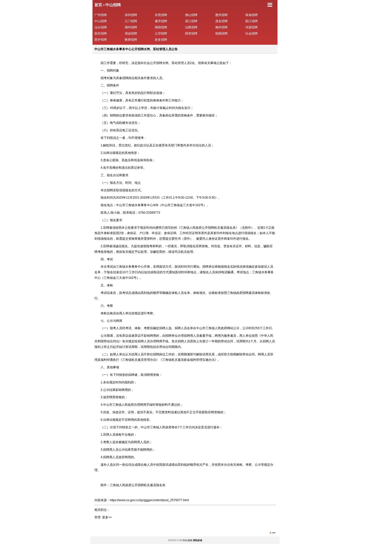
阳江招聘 (251, 21)
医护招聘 (100, 39)
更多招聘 (161, 39)
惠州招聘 (221, 15)
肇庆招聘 (161, 21)
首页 (98, 5)
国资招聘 (191, 33)
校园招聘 (221, 33)
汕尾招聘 (191, 27)
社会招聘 (251, 33)
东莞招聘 (161, 15)
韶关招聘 (100, 33)
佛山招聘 (191, 15)
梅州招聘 (221, 27)
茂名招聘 (221, 21)
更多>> (107, 517)
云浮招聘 (161, 33)
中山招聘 (113, 5)
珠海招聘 (251, 15)
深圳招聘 (131, 15)
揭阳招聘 (161, 27)
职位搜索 (187, 540)
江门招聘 (131, 21)
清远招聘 (131, 33)
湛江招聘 (191, 21)
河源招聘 (251, 27)
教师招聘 (131, 39)
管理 (97, 517)
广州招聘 (100, 15)
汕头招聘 (100, 27)
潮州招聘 (131, 27)
